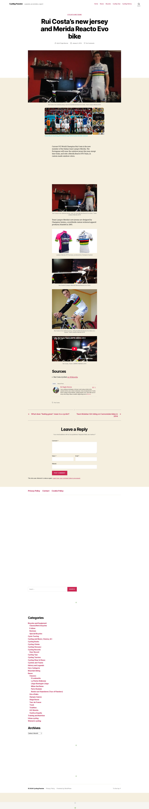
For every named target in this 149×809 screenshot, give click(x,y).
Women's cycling (34, 721)
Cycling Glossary (34, 647)
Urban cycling (33, 718)
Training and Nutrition (36, 716)
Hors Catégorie (34, 668)
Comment (55, 440)
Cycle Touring (33, 636)
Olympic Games (35, 697)
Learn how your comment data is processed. (66, 478)
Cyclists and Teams (74, 14)
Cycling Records (34, 650)
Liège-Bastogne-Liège (40, 684)
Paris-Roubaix (36, 689)
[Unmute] (95, 113)
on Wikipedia (72, 377)
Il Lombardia (36, 678)
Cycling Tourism (34, 657)
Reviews (32, 631)
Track (31, 705)
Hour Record (34, 652)
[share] (89, 109)
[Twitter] (95, 387)
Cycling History (127, 4)
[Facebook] (93, 387)
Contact (45, 491)
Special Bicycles (35, 634)
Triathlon (33, 708)
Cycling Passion (16, 4)
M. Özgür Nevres (63, 43)
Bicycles (108, 4)
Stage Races (34, 700)
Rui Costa (57, 402)
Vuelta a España (35, 713)
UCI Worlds (33, 710)
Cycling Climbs (34, 644)
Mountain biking (34, 671)
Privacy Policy (34, 491)
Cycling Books (33, 642)
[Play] (94, 113)
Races (102, 4)
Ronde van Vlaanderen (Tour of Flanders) (47, 692)
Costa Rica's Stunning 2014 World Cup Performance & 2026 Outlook (68, 110)
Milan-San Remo (37, 686)
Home (96, 4)
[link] (47, 110)
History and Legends (36, 665)
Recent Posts (61, 383)
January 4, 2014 (77, 43)
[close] (75, 803)
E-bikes (32, 628)
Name (54, 456)
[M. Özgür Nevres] (56, 390)
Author (54, 383)
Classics (32, 676)
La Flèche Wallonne (38, 681)
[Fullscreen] (103, 113)
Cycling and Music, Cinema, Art (40, 639)
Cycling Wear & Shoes (36, 660)
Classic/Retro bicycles (38, 626)
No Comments (90, 43)
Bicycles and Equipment (37, 623)
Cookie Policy (57, 491)
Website (54, 463)
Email (77, 456)
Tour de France (35, 702)
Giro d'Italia (33, 694)
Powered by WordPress (64, 788)
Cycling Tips (116, 4)
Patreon (89, 394)
